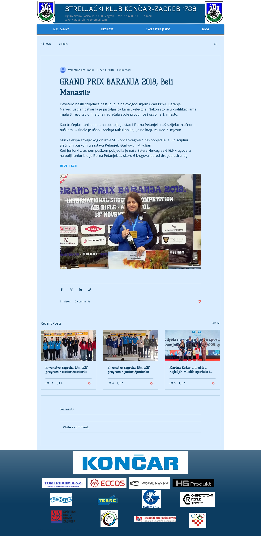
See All (216, 323)
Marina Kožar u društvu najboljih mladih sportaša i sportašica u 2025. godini (189, 369)
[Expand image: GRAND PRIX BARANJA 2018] (130, 221)
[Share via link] (90, 289)
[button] (215, 43)
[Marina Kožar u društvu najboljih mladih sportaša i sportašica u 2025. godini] (192, 345)
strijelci (63, 43)
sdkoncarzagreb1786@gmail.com (86, 19)
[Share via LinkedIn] (80, 289)
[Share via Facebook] (61, 289)
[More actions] (199, 70)
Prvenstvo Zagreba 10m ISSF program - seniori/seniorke (66, 369)
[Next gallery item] (197, 221)
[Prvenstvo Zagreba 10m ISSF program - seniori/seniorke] (68, 345)
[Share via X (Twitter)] (71, 289)
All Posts (46, 43)
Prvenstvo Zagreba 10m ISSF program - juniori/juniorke (129, 369)
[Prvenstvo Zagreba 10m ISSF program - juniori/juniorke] (130, 345)
